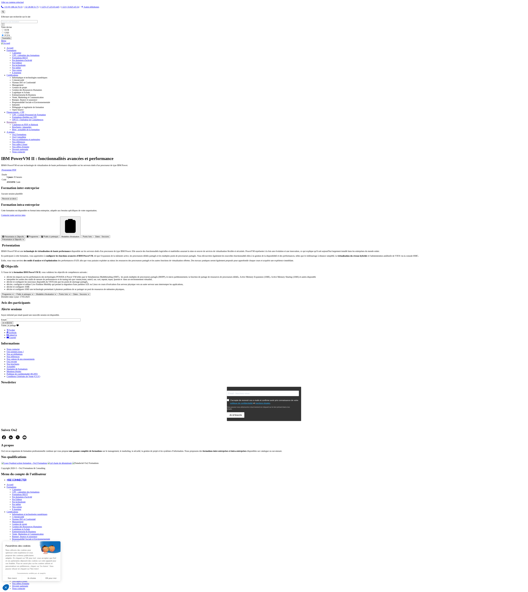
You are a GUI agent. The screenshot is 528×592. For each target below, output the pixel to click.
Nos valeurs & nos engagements (21, 359)
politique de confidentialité (241, 403)
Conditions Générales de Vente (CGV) (23, 376)
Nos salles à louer (19, 144)
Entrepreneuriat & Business (24, 531)
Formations (11, 50)
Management (17, 522)
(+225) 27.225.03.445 (49, 7)
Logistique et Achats (21, 529)
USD (7, 32)
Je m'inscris (235, 415)
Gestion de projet (19, 524)
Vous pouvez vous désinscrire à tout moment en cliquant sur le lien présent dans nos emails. (258, 408)
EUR (7, 30)
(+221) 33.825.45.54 (70, 7)
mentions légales (262, 403)
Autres (91, 7)
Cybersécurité (18, 517)
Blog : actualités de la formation (26, 129)
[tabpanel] (264, 267)
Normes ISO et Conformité (24, 519)
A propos (11, 132)
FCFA (7, 35)
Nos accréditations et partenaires (26, 139)
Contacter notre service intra (13, 215)
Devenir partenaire (20, 149)
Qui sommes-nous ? (15, 351)
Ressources (11, 122)
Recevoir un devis (9, 199)
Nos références (18, 142)
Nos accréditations (15, 354)
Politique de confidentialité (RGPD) (22, 374)
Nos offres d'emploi (20, 147)
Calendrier (16, 53)
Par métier (16, 68)
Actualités (11, 366)
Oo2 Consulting (19, 137)
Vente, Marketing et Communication (28, 534)
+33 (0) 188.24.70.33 (12, 7)
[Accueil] (5, 43)
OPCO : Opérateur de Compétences (27, 119)
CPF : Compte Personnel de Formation (29, 115)
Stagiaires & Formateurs (17, 369)
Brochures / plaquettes (21, 127)
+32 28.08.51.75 (31, 7)
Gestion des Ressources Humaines (27, 526)
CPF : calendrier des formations (25, 55)
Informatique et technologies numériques (29, 514)
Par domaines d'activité (22, 60)
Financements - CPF (15, 112)
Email (3, 320)
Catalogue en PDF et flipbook (25, 124)
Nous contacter (18, 152)
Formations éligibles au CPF (24, 117)
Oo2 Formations (19, 134)
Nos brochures (13, 364)
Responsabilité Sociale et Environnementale (31, 539)
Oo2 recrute (12, 361)
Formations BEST (20, 58)
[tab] (13, 236)
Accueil (10, 48)
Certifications (12, 75)
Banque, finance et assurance (24, 536)
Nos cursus (17, 70)
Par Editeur (17, 63)
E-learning (16, 72)
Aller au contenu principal (12, 2)
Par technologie (19, 65)
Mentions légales (14, 371)
